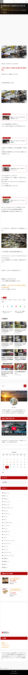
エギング (6, 504)
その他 (4, 10)
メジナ (5, 546)
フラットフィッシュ (9, 540)
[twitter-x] (14, 671)
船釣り (5, 567)
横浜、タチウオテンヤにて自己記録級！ (18, 141)
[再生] (3, 434)
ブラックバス (7, 543)
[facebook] (12, 671)
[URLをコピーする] (25, 306)
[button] (3, 306)
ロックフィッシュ (8, 555)
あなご (5, 496)
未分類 (5, 558)
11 (10, 462)
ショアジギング (7, 522)
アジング (8, 10)
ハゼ (5, 537)
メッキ (5, 549)
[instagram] (15, 671)
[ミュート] (22, 434)
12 (14, 462)
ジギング (16, 10)
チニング (6, 534)
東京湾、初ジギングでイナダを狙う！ (18, 201)
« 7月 (3, 472)
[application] (14, 428)
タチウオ (6, 531)
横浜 (25, 10)
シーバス (6, 525)
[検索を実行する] (25, 386)
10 (7, 462)
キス (5, 516)
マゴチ (19, 10)
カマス (5, 510)
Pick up (6, 493)
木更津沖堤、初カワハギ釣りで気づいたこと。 (18, 169)
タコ (5, 528)
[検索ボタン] (26, 1)
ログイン (4, 642)
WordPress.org (5, 647)
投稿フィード (5, 643)
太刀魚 (22, 10)
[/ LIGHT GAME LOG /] (14, 1)
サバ (5, 519)
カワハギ (12, 10)
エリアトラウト (8, 507)
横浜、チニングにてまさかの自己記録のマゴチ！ (18, 117)
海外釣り (6, 561)
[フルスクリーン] (24, 434)
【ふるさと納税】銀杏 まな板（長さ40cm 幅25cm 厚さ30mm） (15, 590)
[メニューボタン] (1, 1)
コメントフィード (6, 645)
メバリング (7, 552)
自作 (5, 564)
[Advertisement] (14, 29)
